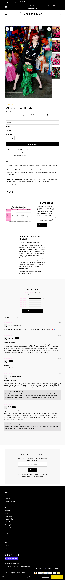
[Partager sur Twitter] (10, 192)
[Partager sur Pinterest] (12, 192)
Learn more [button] (45, 577)
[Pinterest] (11, 3)
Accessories (8, 540)
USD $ (56, 5)
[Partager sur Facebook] (7, 192)
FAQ (6, 507)
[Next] (44, 5)
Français (48, 5)
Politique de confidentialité (11, 566)
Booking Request (10, 501)
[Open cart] (59, 14)
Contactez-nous (11, 189)
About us (7, 498)
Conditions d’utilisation (24, 566)
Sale (6, 548)
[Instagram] (9, 3)
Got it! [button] (56, 577)
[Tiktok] (13, 3)
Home (6, 537)
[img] (8, 322)
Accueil (27, 22)
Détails (8, 162)
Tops (6, 542)
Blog (6, 504)
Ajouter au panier (32, 144)
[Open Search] (56, 14)
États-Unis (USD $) (52, 568)
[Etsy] (5, 3)
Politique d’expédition (10, 569)
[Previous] (21, 5)
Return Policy (9, 522)
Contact (7, 513)
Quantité (9, 134)
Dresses (7, 545)
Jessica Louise (20, 572)
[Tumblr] (16, 3)
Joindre (32, 470)
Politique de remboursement (12, 563)
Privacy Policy (9, 516)
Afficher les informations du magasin (18, 155)
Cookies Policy (9, 519)
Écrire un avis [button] (32, 311)
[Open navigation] (6, 15)
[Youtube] (6, 7)
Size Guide (42, 225)
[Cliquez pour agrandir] (49, 29)
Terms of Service (10, 528)
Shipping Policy (9, 525)
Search (7, 496)
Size (7, 119)
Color (8, 126)
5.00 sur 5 (37, 293)
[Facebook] (7, 3)
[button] (23, 298)
